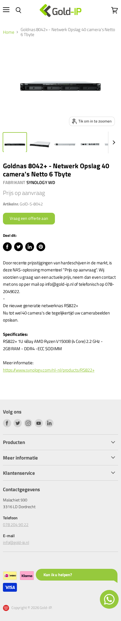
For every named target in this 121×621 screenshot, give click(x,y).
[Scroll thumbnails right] (112, 142)
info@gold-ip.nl (16, 542)
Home (8, 32)
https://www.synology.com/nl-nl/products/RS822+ (49, 370)
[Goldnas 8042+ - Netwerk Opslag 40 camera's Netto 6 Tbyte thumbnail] (14, 142)
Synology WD (41, 182)
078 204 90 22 (15, 524)
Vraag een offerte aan (29, 218)
